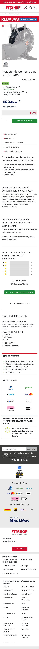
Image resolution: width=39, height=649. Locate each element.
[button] (6, 64)
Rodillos (24, 613)
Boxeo (6, 607)
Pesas (23, 604)
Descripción (9, 138)
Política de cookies (27, 560)
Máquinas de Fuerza (10, 594)
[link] (10, 387)
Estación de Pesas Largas (27, 618)
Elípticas (6, 586)
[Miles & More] (20, 519)
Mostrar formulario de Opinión (19, 292)
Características (10, 134)
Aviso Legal (24, 566)
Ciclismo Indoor (9, 604)
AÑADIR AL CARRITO (24, 121)
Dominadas (25, 629)
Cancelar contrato (19, 549)
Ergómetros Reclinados (25, 609)
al (9, 541)
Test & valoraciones (12, 147)
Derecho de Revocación (28, 569)
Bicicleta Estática (9, 613)
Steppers (6, 617)
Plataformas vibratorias (25, 636)
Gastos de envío (8, 569)
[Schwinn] (9, 26)
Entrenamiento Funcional (8, 624)
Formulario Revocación (10, 573)
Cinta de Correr (8, 590)
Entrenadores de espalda (9, 630)
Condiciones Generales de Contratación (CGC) (10, 561)
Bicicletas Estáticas (27, 586)
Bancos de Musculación (25, 599)
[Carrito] (36, 8)
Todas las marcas (9, 643)
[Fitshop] (13, 8)
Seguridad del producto (13, 151)
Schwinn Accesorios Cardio (12, 14)
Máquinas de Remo (27, 590)
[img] (19, 101)
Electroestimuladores (10, 635)
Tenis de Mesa (8, 598)
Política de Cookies (9, 566)
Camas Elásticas (26, 594)
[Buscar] (31, 8)
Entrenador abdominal (25, 624)
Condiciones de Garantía (14, 143)
